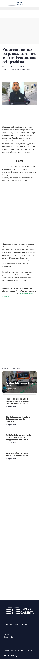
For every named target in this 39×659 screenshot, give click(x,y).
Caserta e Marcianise (17, 69)
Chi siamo (7, 634)
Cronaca (27, 69)
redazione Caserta (10, 67)
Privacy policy (9, 637)
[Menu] (5, 3)
